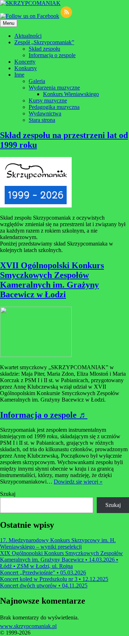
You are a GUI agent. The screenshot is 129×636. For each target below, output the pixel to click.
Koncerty (24, 62)
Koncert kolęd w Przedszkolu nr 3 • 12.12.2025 (54, 579)
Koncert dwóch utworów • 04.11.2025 (43, 585)
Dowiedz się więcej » (78, 482)
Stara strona (42, 120)
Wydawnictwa (45, 113)
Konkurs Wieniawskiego (71, 94)
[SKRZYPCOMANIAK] (30, 3)
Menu (8, 23)
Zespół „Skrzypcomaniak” (44, 42)
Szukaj (7, 494)
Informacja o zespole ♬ (43, 415)
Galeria (37, 81)
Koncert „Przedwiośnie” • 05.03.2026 (43, 572)
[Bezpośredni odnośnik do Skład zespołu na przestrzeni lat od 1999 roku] (36, 205)
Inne (19, 75)
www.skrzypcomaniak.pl (28, 626)
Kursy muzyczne (48, 100)
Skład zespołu (44, 49)
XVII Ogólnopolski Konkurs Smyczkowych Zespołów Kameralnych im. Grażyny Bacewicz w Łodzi (52, 280)
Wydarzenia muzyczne (54, 87)
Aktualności (28, 36)
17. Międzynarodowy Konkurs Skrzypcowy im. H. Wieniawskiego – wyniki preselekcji (58, 543)
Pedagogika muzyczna (54, 107)
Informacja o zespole (52, 55)
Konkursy (25, 68)
